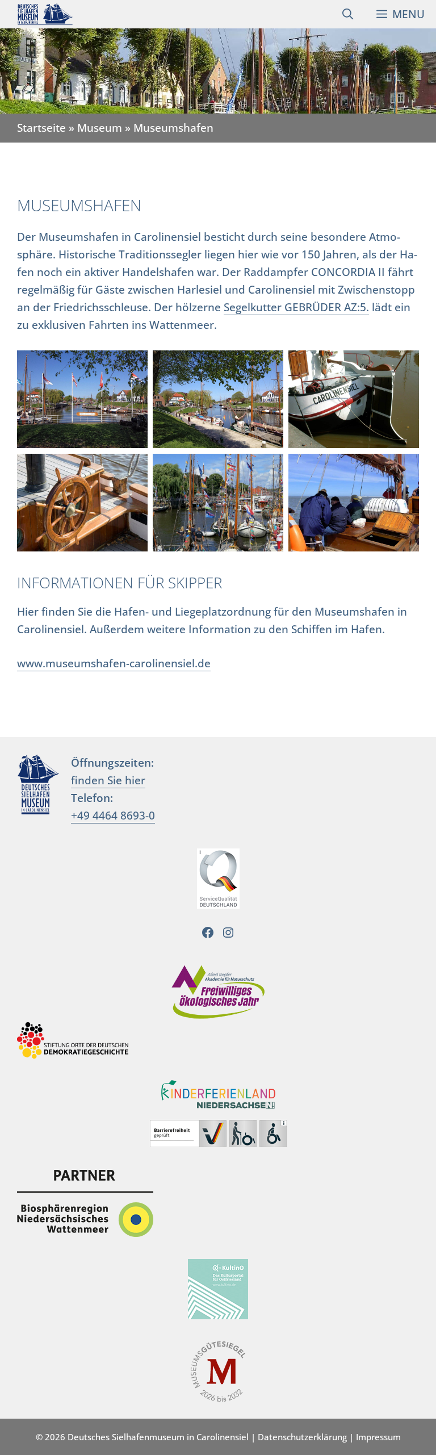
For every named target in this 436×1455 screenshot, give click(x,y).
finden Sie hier (108, 780)
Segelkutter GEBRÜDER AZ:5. (296, 307)
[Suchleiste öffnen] (347, 14)
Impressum (378, 1437)
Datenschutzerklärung (302, 1437)
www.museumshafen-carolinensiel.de (114, 663)
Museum (99, 127)
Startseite (41, 127)
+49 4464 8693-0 (113, 815)
